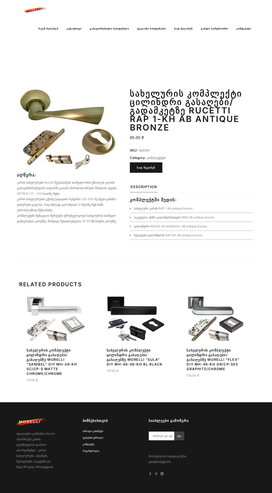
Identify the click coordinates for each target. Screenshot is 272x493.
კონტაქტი (88, 444)
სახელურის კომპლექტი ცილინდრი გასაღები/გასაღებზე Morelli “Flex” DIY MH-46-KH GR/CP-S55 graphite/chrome (213, 359)
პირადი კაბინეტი (93, 431)
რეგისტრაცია (91, 450)
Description (143, 187)
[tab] (144, 188)
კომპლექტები (156, 158)
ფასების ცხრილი (93, 437)
